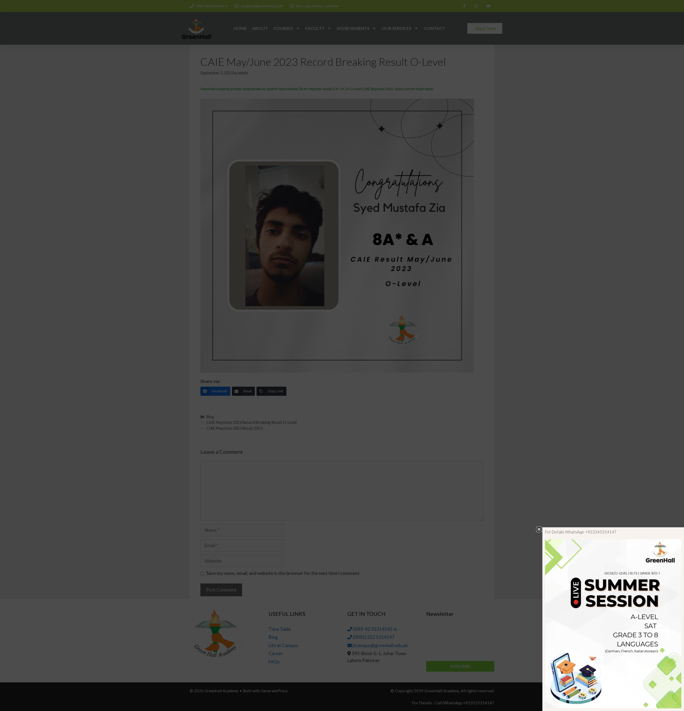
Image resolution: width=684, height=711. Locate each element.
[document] (342, 355)
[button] (539, 529)
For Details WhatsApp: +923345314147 (580, 531)
